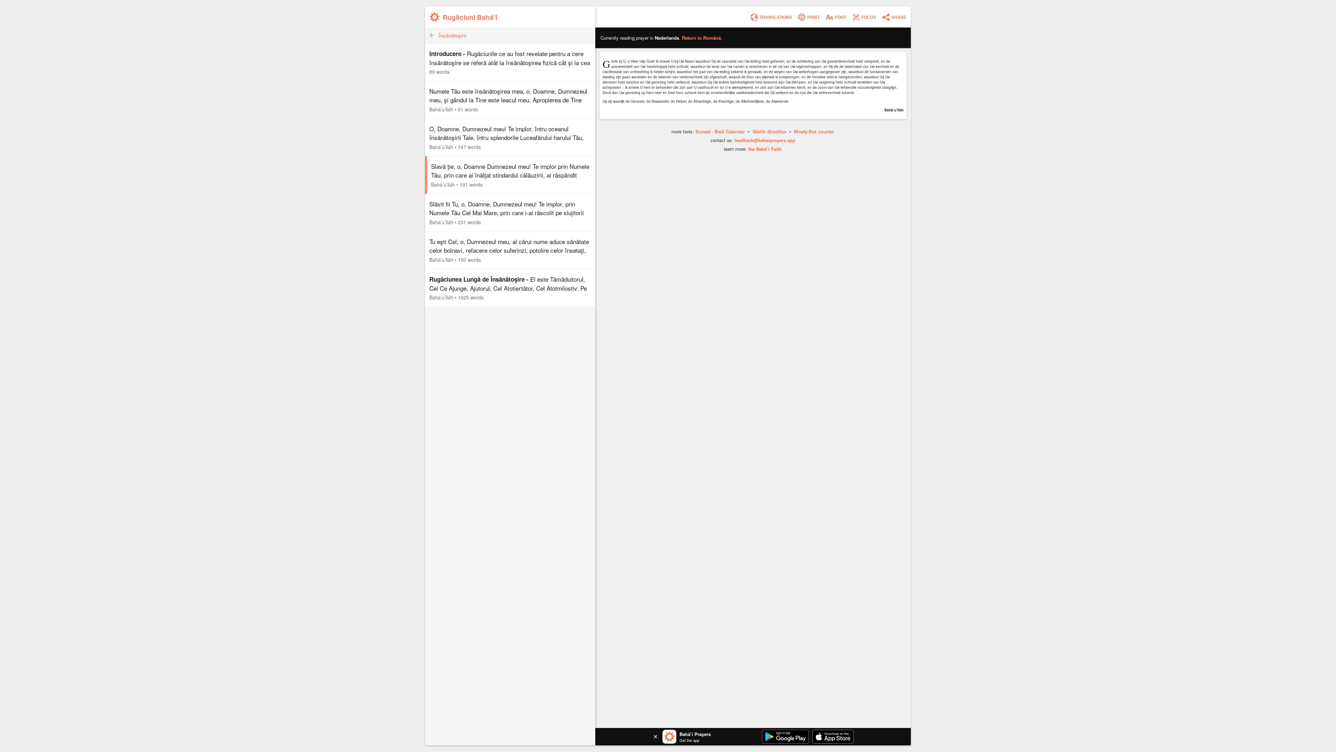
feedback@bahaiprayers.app (764, 140)
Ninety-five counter (814, 131)
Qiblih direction (769, 131)
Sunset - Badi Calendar (720, 131)
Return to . (702, 37)
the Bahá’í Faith (765, 149)
